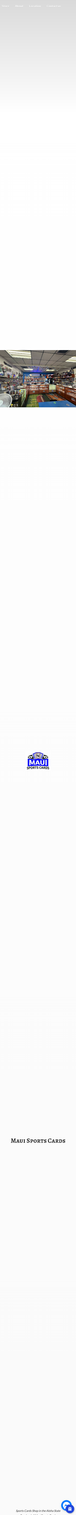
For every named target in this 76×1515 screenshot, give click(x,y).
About (19, 6)
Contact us (54, 6)
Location (35, 6)
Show (70, 1509)
